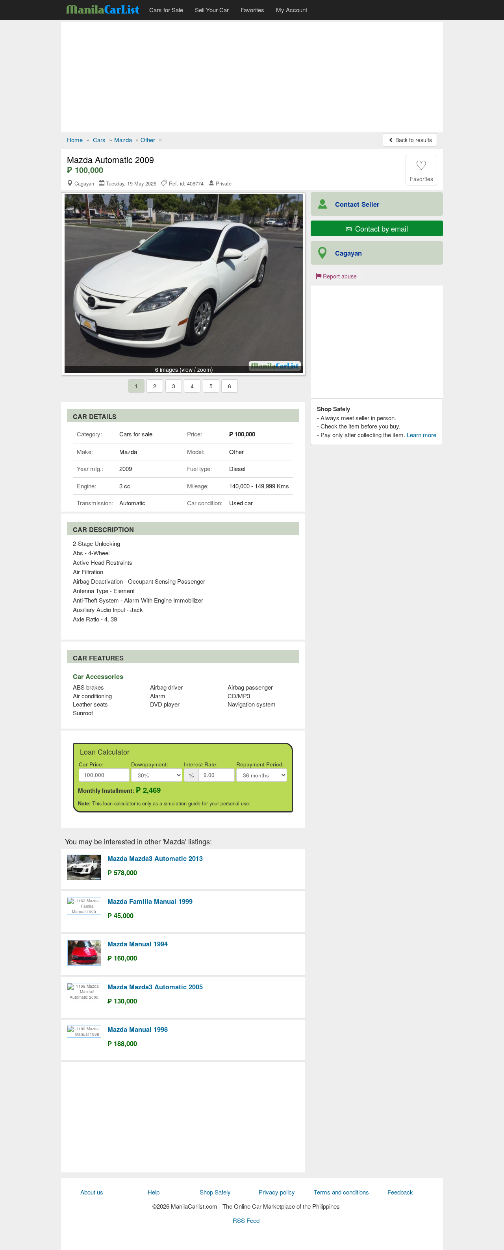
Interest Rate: (201, 764)
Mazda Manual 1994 (137, 943)
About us (91, 1192)
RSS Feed (246, 1220)
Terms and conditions (341, 1192)
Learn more (421, 434)
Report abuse (339, 276)
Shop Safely (215, 1192)
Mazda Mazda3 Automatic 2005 (155, 986)
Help (153, 1192)
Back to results (413, 140)
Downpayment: (149, 764)
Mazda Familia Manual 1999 (150, 901)
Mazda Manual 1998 (137, 1029)
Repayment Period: (260, 764)
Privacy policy (277, 1192)
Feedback (400, 1192)
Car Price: (91, 764)
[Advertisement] (252, 77)
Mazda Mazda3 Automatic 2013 (155, 858)
